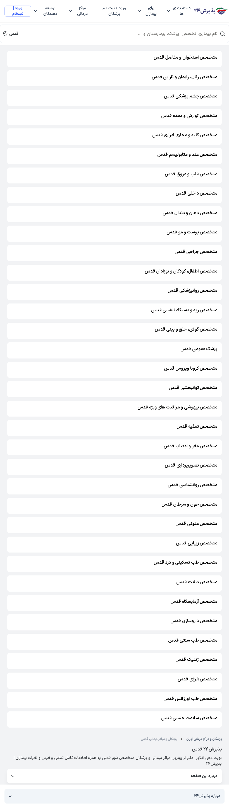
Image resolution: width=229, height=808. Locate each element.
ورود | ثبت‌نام (17, 11)
